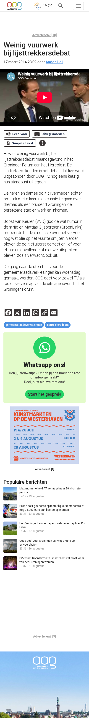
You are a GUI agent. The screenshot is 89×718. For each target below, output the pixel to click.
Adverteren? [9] (44, 636)
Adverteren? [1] (44, 469)
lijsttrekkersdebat (58, 324)
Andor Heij (54, 62)
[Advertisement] (44, 24)
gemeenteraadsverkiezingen (23, 324)
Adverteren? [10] (44, 35)
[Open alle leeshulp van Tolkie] (42, 143)
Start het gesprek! (44, 394)
